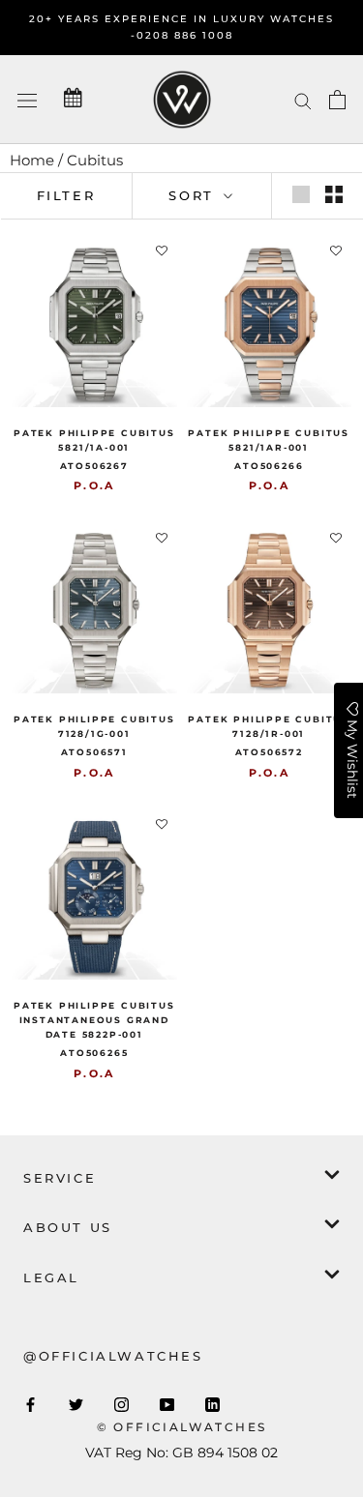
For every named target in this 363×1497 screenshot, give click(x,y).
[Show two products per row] (334, 194)
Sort (194, 195)
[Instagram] (121, 1404)
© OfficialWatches (182, 1427)
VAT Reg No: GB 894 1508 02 (181, 1452)
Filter (66, 195)
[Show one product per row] (301, 194)
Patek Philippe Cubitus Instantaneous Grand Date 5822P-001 (94, 1020)
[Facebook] (30, 1404)
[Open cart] (337, 99)
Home (32, 160)
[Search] (303, 100)
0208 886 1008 (184, 35)
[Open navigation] (27, 99)
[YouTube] (167, 1404)
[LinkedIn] (212, 1404)
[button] (161, 251)
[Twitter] (76, 1404)
